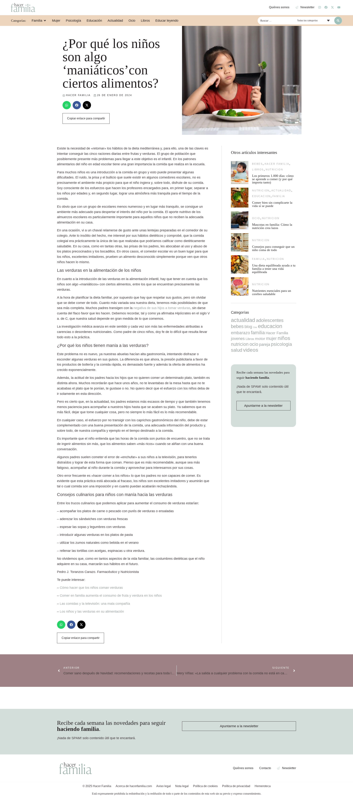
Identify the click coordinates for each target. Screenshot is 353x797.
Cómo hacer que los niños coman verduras (91, 587)
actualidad (281, 190)
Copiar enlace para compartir (86, 118)
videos (250, 350)
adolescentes (270, 320)
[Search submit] (338, 20)
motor (260, 338)
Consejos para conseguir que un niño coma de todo (273, 248)
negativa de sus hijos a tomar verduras (161, 308)
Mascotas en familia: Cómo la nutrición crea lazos (272, 226)
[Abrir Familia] (45, 20)
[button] (67, 105)
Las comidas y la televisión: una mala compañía (95, 603)
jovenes (238, 338)
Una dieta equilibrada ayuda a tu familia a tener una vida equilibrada (273, 269)
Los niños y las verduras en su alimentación (92, 611)
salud (236, 350)
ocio (256, 218)
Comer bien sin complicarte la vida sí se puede (272, 204)
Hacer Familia (277, 164)
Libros (258, 169)
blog (248, 326)
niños (284, 338)
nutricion (274, 169)
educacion (261, 196)
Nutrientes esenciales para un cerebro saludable (271, 292)
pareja (264, 344)
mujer (271, 338)
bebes (257, 164)
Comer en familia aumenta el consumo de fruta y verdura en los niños (111, 595)
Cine (255, 327)
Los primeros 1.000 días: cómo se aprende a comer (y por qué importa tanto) (273, 179)
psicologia (281, 344)
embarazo (240, 332)
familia (278, 196)
